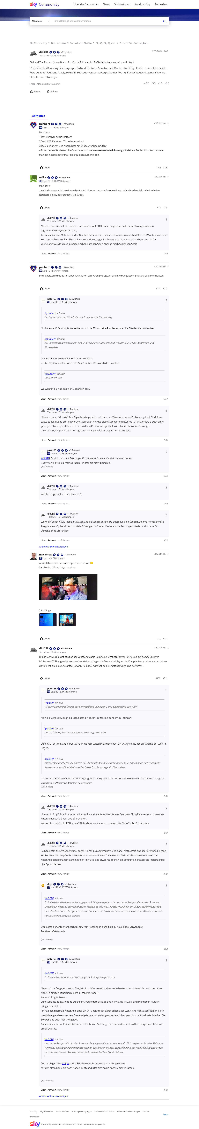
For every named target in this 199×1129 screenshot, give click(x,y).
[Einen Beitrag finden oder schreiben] (164, 21)
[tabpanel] (99, 609)
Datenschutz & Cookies (104, 1112)
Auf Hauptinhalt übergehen (14, 2)
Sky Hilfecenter (46, 1112)
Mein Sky (33, 1112)
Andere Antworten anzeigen (53, 546)
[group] (146, 83)
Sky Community (38, 43)
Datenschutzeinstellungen (128, 1112)
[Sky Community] (46, 4)
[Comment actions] (168, 123)
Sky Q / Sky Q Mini (105, 43)
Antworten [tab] (38, 115)
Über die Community (86, 4)
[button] (43, 253)
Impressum (34, 1117)
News (106, 4)
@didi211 (45, 458)
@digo (65, 1063)
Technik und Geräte (81, 43)
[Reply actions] (166, 219)
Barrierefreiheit (62, 1112)
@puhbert (50, 313)
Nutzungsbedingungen (82, 1112)
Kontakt (146, 1112)
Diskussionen (122, 4)
